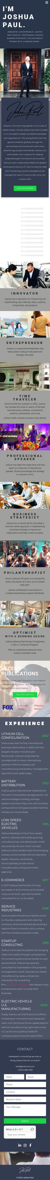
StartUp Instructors (18, 984)
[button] (46, 2)
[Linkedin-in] (19, 1145)
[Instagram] (25, 1145)
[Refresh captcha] (32, 1129)
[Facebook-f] (30, 1145)
